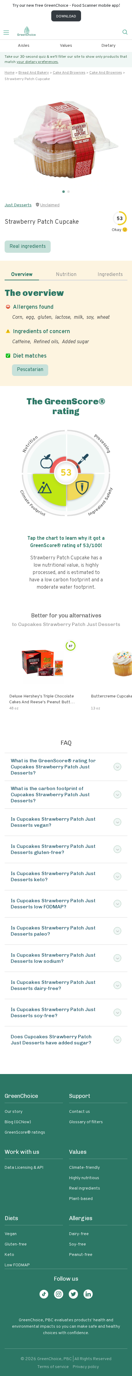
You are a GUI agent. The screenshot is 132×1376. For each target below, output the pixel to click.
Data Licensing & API (24, 1167)
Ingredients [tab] (110, 275)
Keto (9, 1254)
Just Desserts (18, 205)
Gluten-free (16, 1244)
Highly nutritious (84, 1178)
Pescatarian (30, 370)
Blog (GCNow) (18, 1122)
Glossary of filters (86, 1122)
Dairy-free (79, 1234)
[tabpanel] (66, 331)
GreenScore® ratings (25, 1132)
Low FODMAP (17, 1265)
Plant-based (81, 1198)
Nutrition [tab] (66, 275)
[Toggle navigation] (8, 32)
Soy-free (77, 1244)
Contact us (79, 1111)
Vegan (11, 1234)
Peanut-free (80, 1254)
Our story (13, 1111)
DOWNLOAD (66, 16)
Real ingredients (28, 247)
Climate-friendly (84, 1167)
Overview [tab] (22, 275)
